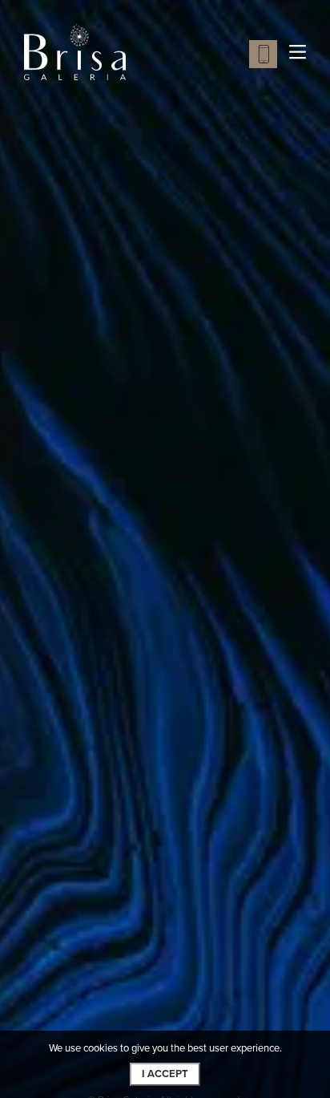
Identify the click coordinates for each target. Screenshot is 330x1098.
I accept (165, 1074)
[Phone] (263, 54)
